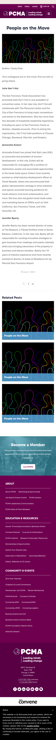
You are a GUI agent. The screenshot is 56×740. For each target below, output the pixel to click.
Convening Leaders (30, 608)
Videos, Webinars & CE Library (17, 561)
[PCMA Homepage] (28, 13)
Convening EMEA (29, 602)
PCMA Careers (35, 497)
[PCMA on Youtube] (32, 689)
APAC (20, 6)
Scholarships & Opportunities (17, 544)
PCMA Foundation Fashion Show (18, 626)
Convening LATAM (12, 608)
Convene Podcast (12, 532)
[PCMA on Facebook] (15, 689)
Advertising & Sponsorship (29, 492)
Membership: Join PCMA (15, 590)
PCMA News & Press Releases (17, 509)
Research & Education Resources (34, 538)
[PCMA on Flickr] (37, 689)
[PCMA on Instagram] (28, 689)
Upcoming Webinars (37, 556)
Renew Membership (36, 590)
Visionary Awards (12, 631)
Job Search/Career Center (16, 497)
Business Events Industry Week (18, 620)
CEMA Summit (11, 596)
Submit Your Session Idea (16, 550)
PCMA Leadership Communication (19, 503)
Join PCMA (28, 467)
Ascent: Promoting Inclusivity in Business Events (25, 526)
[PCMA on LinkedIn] (24, 689)
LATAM (35, 6)
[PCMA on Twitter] (19, 689)
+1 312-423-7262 (25, 682)
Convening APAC (12, 602)
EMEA (27, 6)
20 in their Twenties (13, 578)
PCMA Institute (11, 538)
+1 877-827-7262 (24, 679)
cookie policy (33, 726)
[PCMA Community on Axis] (41, 689)
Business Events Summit (15, 614)
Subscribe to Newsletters (15, 556)
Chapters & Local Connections (18, 584)
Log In (46, 6)
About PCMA (10, 492)
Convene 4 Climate (27, 596)
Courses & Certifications (32, 532)
